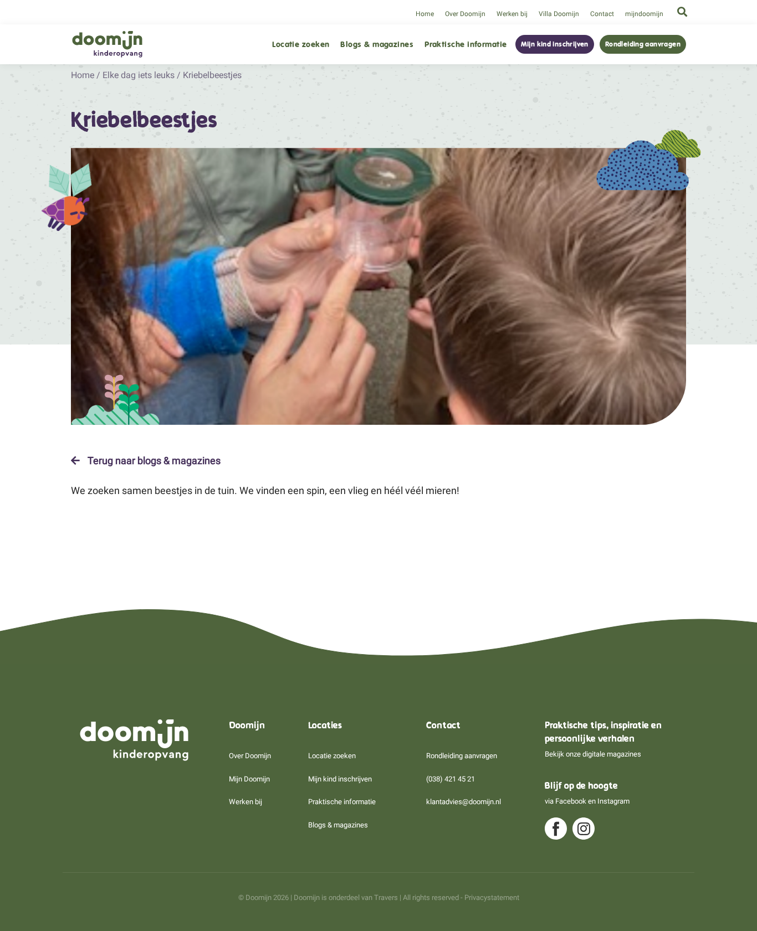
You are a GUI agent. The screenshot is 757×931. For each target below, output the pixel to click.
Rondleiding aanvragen (643, 44)
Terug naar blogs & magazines (153, 460)
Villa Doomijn (559, 14)
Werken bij (512, 14)
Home (425, 14)
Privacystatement (491, 897)
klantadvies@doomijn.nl (463, 802)
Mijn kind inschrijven (555, 44)
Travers (386, 897)
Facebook (570, 801)
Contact (602, 14)
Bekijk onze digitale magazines (593, 754)
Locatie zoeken (300, 44)
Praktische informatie (465, 44)
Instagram (613, 801)
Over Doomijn (465, 14)
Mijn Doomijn (249, 779)
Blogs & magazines (376, 44)
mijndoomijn (644, 14)
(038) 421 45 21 (450, 779)
